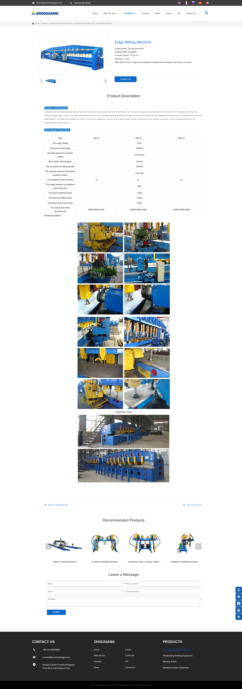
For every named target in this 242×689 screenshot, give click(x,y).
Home (37, 23)
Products (45, 23)
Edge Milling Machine (104, 23)
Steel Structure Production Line (61, 23)
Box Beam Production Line (84, 23)
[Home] (44, 13)
